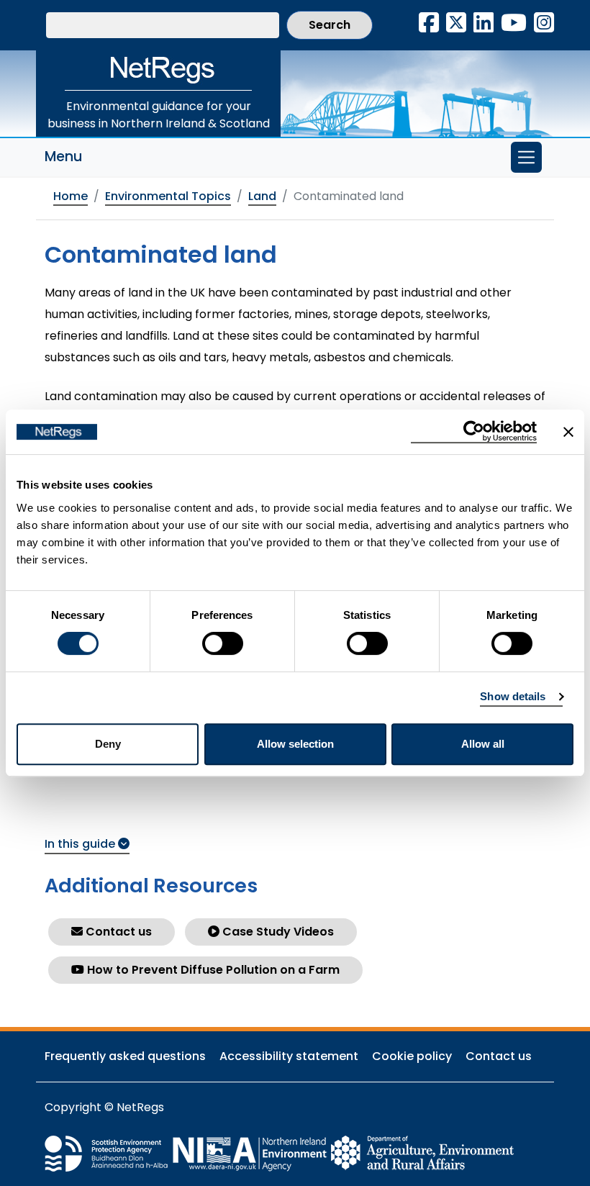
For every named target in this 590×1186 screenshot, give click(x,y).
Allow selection (295, 744)
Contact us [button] (117, 931)
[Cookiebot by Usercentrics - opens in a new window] (474, 431)
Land (262, 196)
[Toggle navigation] (526, 157)
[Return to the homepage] (158, 70)
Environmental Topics (168, 196)
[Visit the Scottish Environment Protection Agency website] (108, 1152)
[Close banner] (568, 432)
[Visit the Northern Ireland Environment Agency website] (251, 1152)
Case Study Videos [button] (276, 931)
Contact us (499, 1056)
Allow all (482, 744)
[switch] (222, 643)
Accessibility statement (288, 1056)
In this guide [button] (81, 844)
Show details (512, 696)
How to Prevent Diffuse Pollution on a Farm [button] (212, 969)
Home (70, 196)
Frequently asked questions (125, 1056)
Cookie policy (412, 1056)
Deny (108, 744)
